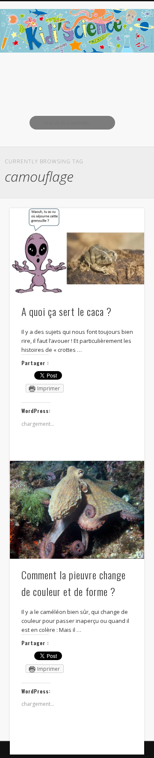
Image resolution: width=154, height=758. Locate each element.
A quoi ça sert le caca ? (66, 311)
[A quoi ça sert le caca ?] (77, 251)
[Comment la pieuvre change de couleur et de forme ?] (77, 510)
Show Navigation (124, 76)
